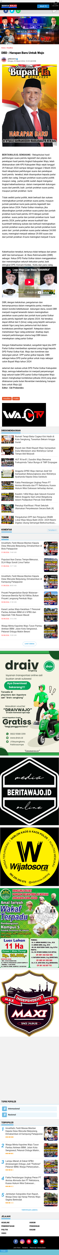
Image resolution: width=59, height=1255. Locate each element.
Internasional (14, 1109)
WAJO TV (43, 6)
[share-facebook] (5, 10)
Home (3, 48)
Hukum (33, 1222)
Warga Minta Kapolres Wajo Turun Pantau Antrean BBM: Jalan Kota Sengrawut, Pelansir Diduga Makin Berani (21, 629)
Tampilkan (51, 530)
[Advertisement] (29, 1068)
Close (3, 1251)
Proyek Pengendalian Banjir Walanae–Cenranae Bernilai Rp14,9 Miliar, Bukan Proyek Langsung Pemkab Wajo (20, 595)
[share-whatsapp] (18, 10)
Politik (16, 399)
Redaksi (25, 1248)
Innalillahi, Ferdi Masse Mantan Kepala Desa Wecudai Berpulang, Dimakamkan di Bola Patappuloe (21, 546)
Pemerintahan (7, 1226)
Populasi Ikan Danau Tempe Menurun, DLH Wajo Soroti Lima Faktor (19, 561)
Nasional (12, 1115)
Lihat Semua (29, 644)
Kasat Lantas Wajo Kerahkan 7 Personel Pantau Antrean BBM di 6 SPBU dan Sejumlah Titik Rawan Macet (20, 612)
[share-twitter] (12, 10)
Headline (10, 48)
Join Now (16, 1248)
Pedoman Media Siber (38, 1248)
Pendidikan (35, 1226)
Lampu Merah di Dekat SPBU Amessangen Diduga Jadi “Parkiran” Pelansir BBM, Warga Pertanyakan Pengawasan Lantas (23, 1164)
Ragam (32, 1230)
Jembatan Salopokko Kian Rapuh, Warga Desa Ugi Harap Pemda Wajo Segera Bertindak (22, 1197)
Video (3, 1233)
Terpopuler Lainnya (29, 1210)
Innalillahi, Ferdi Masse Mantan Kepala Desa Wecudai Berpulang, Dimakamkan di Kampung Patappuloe (21, 579)
